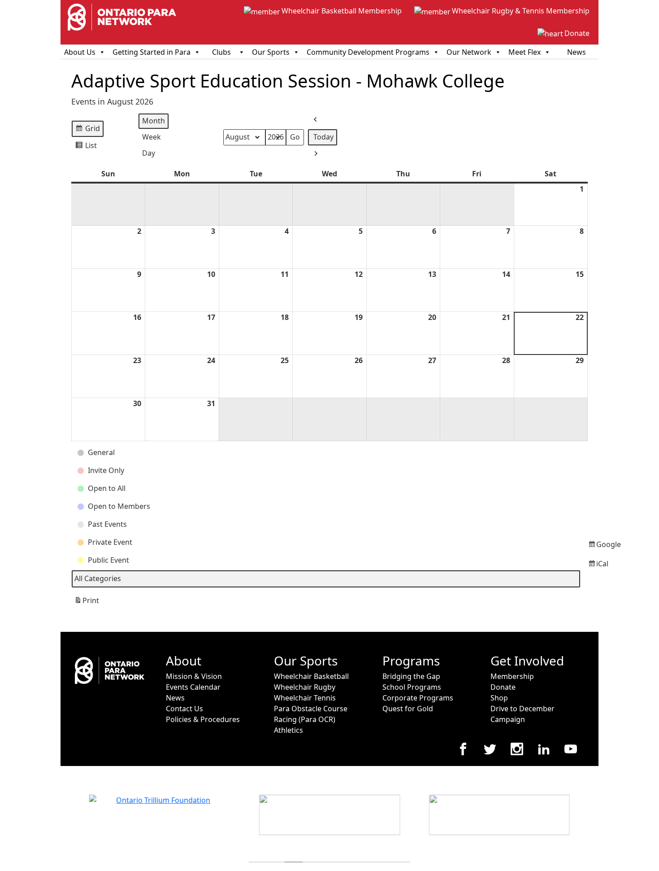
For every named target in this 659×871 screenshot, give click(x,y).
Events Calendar (193, 687)
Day (148, 153)
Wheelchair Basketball (311, 676)
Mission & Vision (194, 676)
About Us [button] (79, 52)
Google (589, 546)
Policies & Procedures (203, 719)
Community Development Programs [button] (368, 52)
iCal (589, 566)
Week (151, 137)
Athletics (288, 730)
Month (153, 121)
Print (86, 602)
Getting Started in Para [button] (152, 52)
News (576, 52)
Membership (512, 676)
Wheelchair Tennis (305, 698)
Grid (87, 130)
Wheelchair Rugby (304, 687)
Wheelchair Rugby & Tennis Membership (521, 11)
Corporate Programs (417, 698)
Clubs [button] (221, 52)
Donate (577, 33)
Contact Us (184, 708)
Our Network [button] (469, 52)
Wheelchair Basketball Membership (342, 11)
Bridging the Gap (411, 676)
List (86, 147)
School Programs (411, 687)
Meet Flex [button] (524, 52)
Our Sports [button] (271, 52)
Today (323, 137)
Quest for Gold (407, 708)
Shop (499, 698)
